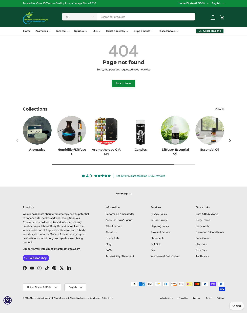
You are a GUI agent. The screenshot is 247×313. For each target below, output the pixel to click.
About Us (111, 232)
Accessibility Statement (120, 256)
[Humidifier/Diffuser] (71, 130)
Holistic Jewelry (115, 31)
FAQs (109, 250)
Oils (95, 31)
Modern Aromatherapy (40, 298)
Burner (209, 298)
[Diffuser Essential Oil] (175, 130)
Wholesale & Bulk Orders (165, 256)
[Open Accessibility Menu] (7, 300)
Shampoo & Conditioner (210, 232)
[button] (222, 17)
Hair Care (201, 244)
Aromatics (41, 31)
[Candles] (140, 130)
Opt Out (155, 244)
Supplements (142, 31)
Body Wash (202, 226)
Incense (61, 31)
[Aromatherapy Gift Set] (106, 130)
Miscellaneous (166, 31)
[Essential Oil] (209, 130)
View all (219, 109)
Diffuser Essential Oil (175, 152)
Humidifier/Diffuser (72, 152)
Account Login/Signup (119, 220)
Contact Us (112, 238)
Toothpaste (202, 256)
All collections (114, 226)
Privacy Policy (159, 214)
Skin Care (201, 250)
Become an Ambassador (120, 214)
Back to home (123, 83)
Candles (141, 149)
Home (26, 31)
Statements (157, 238)
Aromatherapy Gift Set (106, 152)
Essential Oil (209, 149)
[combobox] (128, 16)
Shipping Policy (160, 226)
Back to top (122, 193)
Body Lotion (203, 220)
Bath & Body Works (207, 214)
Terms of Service (161, 232)
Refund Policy (159, 220)
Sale (153, 250)
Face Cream (203, 238)
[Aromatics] (37, 130)
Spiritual (79, 31)
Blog (108, 244)
